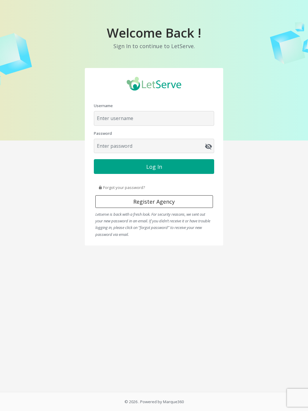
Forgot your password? (123, 187)
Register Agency (154, 201)
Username (103, 105)
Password (103, 133)
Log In (154, 166)
